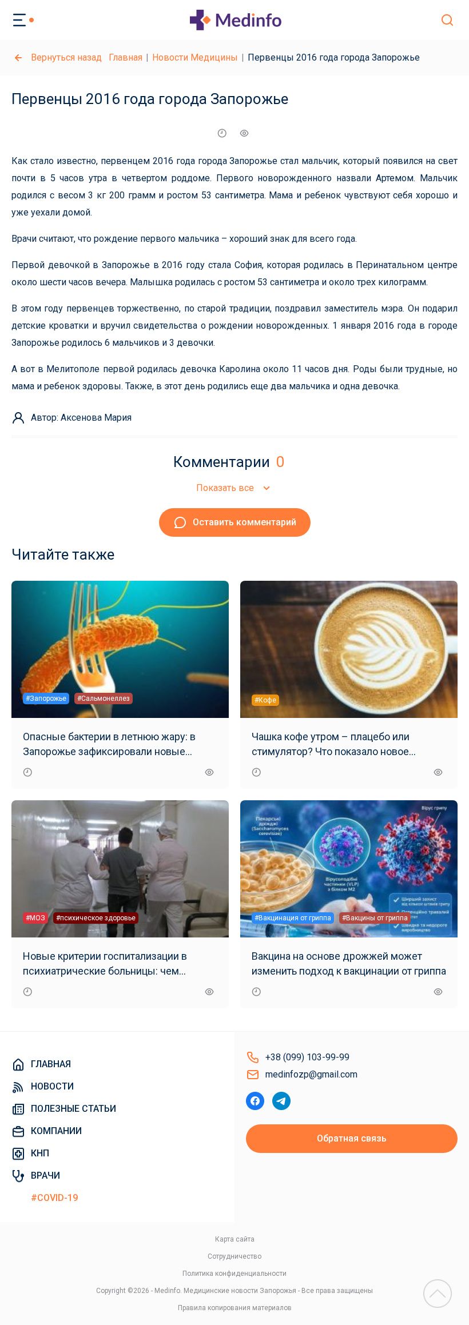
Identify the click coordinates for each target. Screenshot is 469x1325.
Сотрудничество (234, 1256)
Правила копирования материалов (235, 1308)
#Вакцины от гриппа (375, 918)
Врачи (45, 1175)
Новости (52, 1086)
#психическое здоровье (96, 918)
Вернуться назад (66, 57)
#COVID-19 (54, 1197)
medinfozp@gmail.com (311, 1074)
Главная (125, 57)
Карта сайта (235, 1239)
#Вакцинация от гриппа (293, 918)
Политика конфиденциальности (234, 1274)
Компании (56, 1131)
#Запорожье (46, 699)
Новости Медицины (195, 57)
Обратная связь (352, 1138)
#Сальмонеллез (103, 699)
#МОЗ (35, 918)
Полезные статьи (73, 1108)
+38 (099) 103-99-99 (307, 1057)
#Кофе (265, 700)
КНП (40, 1153)
